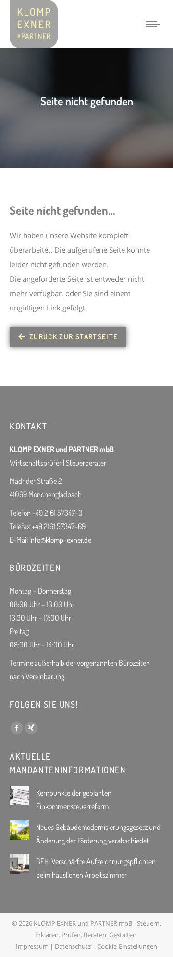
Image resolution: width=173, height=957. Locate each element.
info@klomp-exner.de (60, 539)
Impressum (32, 946)
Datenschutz (73, 946)
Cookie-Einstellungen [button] (127, 946)
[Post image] (19, 795)
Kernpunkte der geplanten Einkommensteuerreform (73, 799)
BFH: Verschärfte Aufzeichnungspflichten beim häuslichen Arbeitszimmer (96, 867)
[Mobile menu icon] (152, 24)
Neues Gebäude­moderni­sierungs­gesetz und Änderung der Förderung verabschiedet (98, 833)
